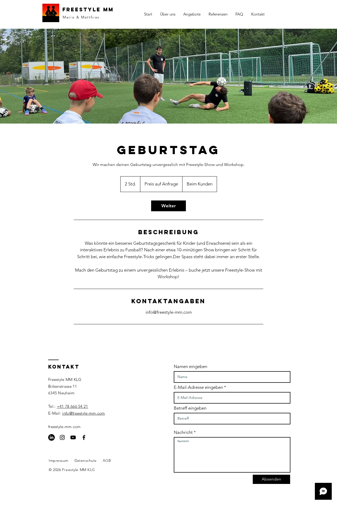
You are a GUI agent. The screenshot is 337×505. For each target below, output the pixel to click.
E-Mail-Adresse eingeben (198, 387)
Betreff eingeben (190, 408)
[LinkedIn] (51, 437)
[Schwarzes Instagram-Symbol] (62, 437)
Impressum (58, 460)
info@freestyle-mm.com (83, 413)
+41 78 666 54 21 (72, 406)
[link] (168, 205)
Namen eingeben (190, 366)
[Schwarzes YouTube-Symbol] (73, 437)
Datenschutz (86, 460)
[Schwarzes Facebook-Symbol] (84, 437)
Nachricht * (185, 432)
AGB (107, 460)
